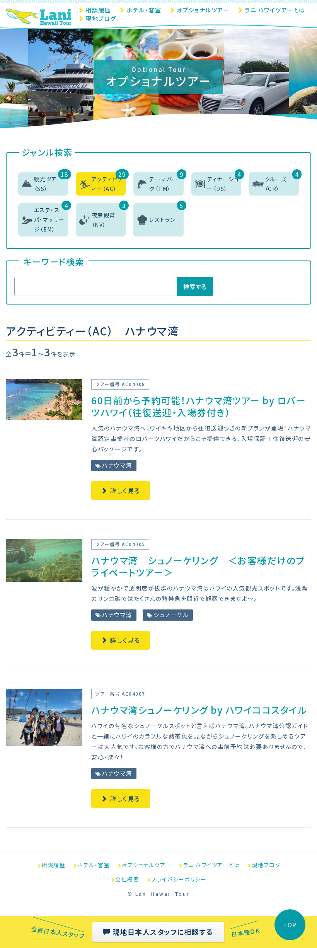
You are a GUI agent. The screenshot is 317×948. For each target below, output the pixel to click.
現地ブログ (100, 18)
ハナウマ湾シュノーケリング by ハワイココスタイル (199, 710)
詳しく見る (124, 490)
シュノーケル (170, 615)
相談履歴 (98, 10)
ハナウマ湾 (116, 465)
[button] (43, 184)
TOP (290, 925)
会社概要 (127, 879)
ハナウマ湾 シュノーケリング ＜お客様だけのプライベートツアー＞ (198, 566)
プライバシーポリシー (178, 879)
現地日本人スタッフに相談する (161, 932)
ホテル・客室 (143, 10)
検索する (194, 286)
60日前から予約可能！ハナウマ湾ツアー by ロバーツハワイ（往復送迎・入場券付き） (198, 406)
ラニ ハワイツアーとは (275, 10)
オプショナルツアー (203, 10)
